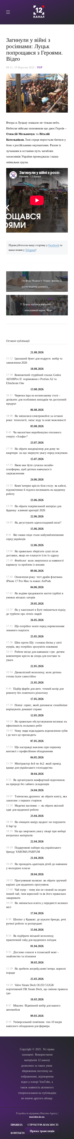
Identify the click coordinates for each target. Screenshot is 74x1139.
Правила (17, 1124)
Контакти (18, 1133)
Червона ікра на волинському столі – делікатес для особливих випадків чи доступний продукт (36, 399)
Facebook (53, 245)
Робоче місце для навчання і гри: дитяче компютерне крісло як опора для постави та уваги (35, 656)
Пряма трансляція (42, 1131)
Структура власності (43, 1124)
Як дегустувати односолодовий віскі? (38, 522)
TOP (39, 67)
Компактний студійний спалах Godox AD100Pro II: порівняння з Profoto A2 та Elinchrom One (33, 379)
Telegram (30, 250)
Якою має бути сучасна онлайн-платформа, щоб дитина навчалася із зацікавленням (30, 469)
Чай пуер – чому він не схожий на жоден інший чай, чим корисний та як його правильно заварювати (36, 893)
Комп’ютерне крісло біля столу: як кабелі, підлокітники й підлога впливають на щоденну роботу (36, 489)
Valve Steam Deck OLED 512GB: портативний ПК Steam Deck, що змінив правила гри (37, 989)
